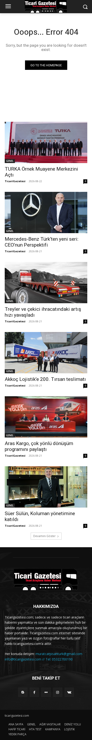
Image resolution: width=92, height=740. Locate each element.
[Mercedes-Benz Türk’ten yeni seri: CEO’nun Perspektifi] (46, 212)
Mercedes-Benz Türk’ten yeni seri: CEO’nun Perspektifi (41, 242)
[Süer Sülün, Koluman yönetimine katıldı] (46, 487)
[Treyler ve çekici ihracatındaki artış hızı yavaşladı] (46, 282)
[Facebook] (34, 692)
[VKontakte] (69, 692)
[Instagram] (57, 692)
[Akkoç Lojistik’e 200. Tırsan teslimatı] (46, 352)
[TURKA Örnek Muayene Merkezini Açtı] (46, 142)
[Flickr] (45, 692)
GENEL (9, 161)
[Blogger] (22, 692)
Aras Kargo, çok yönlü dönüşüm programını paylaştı (39, 446)
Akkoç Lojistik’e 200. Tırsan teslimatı (45, 379)
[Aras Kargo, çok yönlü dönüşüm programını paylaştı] (46, 416)
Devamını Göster (44, 536)
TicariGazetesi (15, 181)
